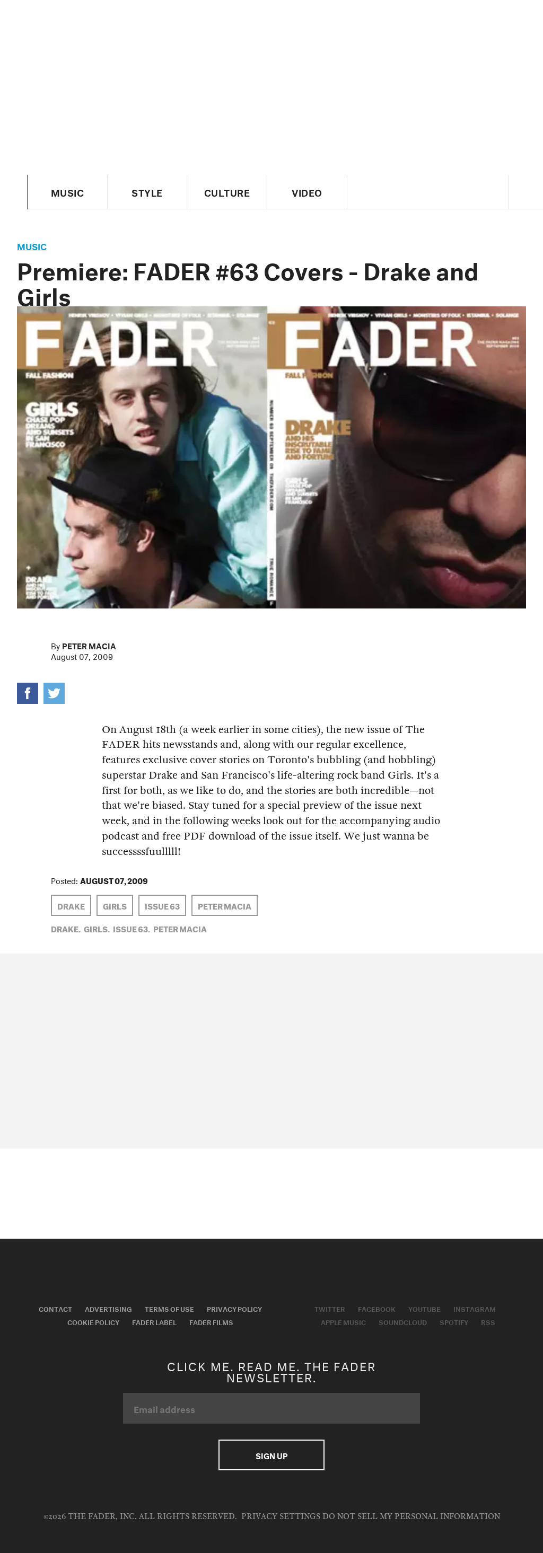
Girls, (97, 928)
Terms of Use (169, 1308)
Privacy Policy (234, 1308)
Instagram (474, 1308)
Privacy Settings (280, 1516)
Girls (115, 905)
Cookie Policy (93, 1321)
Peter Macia (89, 645)
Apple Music (343, 1321)
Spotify (454, 1321)
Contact (55, 1308)
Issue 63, (131, 928)
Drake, (66, 928)
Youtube (424, 1308)
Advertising (108, 1308)
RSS (488, 1321)
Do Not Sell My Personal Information (411, 1516)
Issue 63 (162, 905)
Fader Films (211, 1321)
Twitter (329, 1308)
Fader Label (154, 1321)
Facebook (377, 1308)
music (32, 245)
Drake (71, 905)
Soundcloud (403, 1321)
